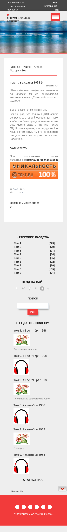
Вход (56, 2)
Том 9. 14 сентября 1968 (30, 330)
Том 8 (17, 269)
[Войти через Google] (42, 288)
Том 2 (17, 247)
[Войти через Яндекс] (36, 288)
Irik (23, 189)
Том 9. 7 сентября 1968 (29, 405)
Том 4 (17, 254)
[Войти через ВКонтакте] (23, 288)
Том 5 (17, 258)
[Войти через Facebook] (29, 288)
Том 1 (25, 70)
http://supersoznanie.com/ (42, 160)
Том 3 (17, 250)
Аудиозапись (18, 147)
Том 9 (17, 273)
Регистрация (50, 5)
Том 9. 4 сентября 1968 (29, 454)
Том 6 (17, 262)
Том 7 (17, 265)
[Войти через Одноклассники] (48, 288)
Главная (15, 67)
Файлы (27, 67)
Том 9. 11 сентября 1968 (30, 355)
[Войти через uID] (17, 288)
